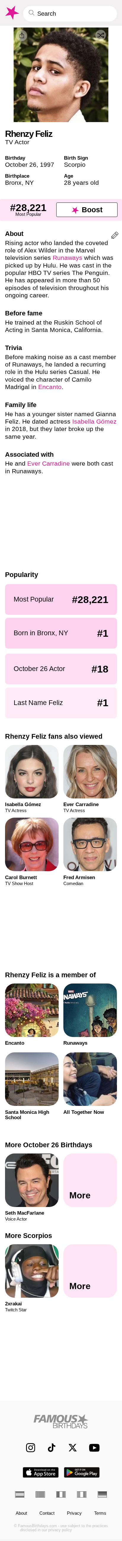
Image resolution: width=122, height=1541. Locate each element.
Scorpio (75, 164)
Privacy (74, 1513)
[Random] (100, 35)
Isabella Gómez (94, 421)
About (21, 1513)
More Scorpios (28, 1235)
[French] (61, 1494)
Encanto (50, 386)
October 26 (20, 164)
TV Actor (17, 142)
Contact (46, 1513)
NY (29, 182)
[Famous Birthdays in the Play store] (82, 1472)
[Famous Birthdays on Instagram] (27, 1448)
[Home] (61, 1421)
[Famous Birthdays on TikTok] (48, 1448)
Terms (100, 1513)
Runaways (67, 257)
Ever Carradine (48, 463)
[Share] (21, 35)
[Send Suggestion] (115, 236)
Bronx (13, 182)
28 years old (81, 182)
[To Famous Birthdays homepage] (11, 13)
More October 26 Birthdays (48, 1145)
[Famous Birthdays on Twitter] (69, 1448)
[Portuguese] (40, 1494)
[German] (102, 1494)
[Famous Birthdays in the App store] (40, 1472)
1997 (47, 164)
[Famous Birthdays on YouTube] (92, 1447)
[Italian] (81, 1494)
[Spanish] (20, 1494)
